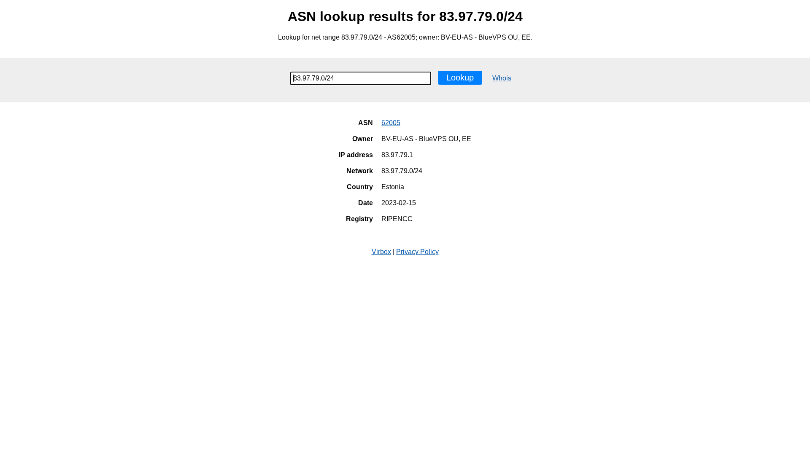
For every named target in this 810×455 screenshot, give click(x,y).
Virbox (381, 251)
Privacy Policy (417, 251)
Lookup (460, 77)
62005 (390, 122)
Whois (501, 78)
